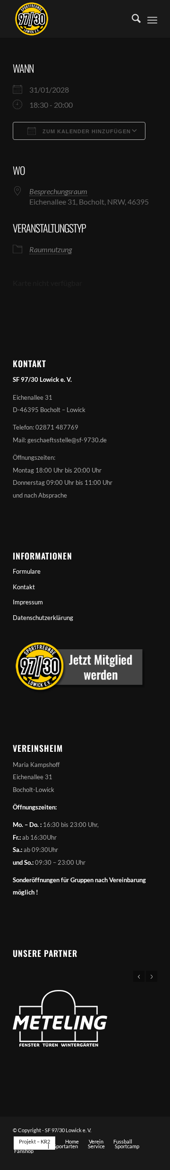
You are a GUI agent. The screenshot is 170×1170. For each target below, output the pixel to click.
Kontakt (24, 587)
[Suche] (131, 19)
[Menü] (152, 19)
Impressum (28, 602)
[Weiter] (151, 976)
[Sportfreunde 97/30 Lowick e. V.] (70, 19)
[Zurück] (138, 976)
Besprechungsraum (58, 191)
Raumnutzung (50, 249)
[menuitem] (131, 19)
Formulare (27, 571)
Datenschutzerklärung (43, 617)
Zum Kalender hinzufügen (86, 131)
